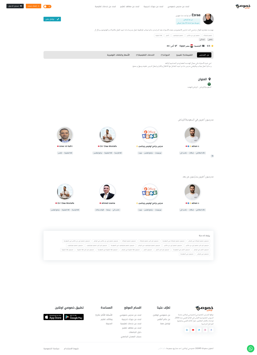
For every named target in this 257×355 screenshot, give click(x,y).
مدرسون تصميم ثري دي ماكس (173, 245)
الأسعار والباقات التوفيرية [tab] (118, 55)
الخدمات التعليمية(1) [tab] (145, 55)
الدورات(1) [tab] (165, 55)
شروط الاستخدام (71, 348)
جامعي (210, 39)
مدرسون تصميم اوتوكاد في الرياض (198, 241)
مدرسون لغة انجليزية (67, 250)
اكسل (167, 35)
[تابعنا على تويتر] (199, 330)
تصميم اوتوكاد (207, 35)
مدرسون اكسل (147, 250)
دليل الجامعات (135, 332)
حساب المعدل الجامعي (131, 336)
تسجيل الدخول (13, 6)
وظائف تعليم (106, 319)
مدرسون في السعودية (186, 254)
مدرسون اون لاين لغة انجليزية (85, 250)
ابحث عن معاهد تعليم (129, 6)
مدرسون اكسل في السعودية (181, 250)
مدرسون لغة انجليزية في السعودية (108, 250)
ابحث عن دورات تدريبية (153, 6)
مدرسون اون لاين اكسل (162, 250)
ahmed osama (108, 203)
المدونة (109, 323)
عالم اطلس (162, 348)
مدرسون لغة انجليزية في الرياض (130, 250)
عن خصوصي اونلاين (161, 315)
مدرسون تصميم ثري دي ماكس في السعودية (77, 241)
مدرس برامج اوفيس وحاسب (150, 146)
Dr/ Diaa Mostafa (108, 146)
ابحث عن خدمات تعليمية (105, 6)
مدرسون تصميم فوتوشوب (75, 245)
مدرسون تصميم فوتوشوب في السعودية (122, 245)
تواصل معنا (165, 323)
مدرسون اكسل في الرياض (201, 250)
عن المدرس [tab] (204, 55)
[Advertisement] (126, 103)
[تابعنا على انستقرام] (205, 330)
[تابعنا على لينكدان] (187, 330)
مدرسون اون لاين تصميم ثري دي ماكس (197, 245)
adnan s (195, 146)
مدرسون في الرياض (203, 254)
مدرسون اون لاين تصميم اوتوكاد (149, 241)
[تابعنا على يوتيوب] (193, 330)
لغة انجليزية (159, 35)
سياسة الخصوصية (51, 348)
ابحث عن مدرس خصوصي (178, 6)
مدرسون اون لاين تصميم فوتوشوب (97, 245)
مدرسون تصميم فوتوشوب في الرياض (149, 245)
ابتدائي (202, 39)
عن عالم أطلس (163, 319)
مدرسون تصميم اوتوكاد (129, 241)
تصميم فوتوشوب (178, 35)
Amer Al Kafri (65, 146)
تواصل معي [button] (50, 19)
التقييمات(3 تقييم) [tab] (184, 55)
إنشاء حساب (32, 6)
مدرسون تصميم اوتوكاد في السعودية (173, 241)
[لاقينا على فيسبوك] (211, 330)
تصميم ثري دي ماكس (193, 35)
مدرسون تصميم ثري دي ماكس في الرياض (106, 241)
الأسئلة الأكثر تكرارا (103, 315)
